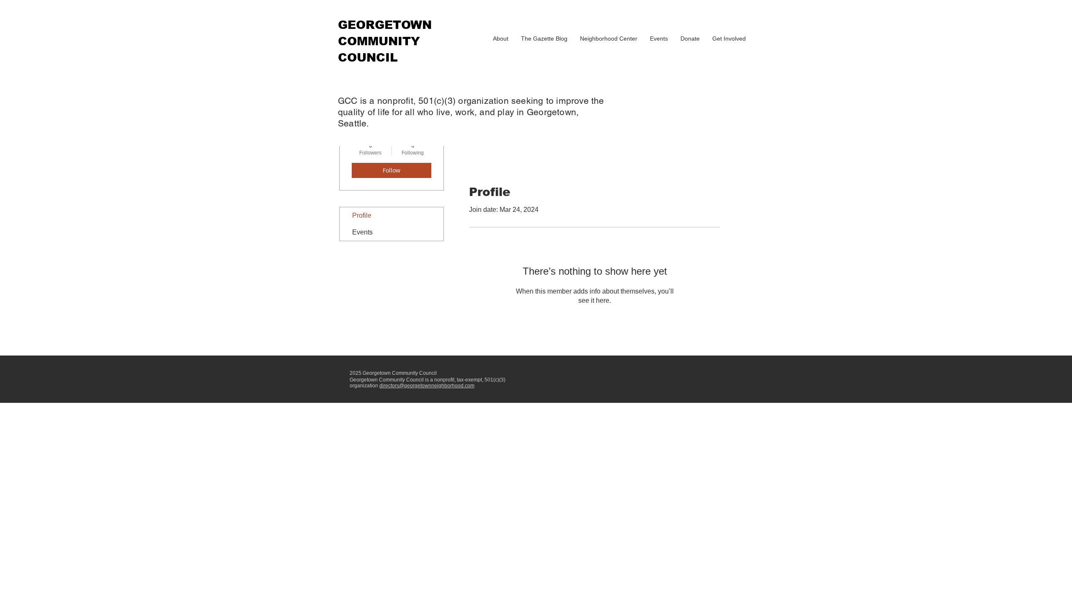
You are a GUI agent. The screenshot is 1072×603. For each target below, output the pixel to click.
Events (362, 232)
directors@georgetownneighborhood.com (426, 386)
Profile (361, 215)
